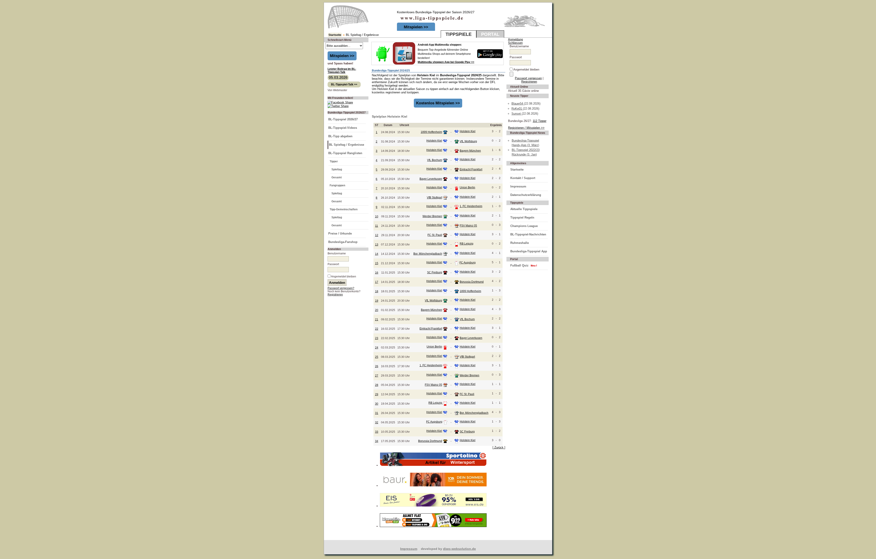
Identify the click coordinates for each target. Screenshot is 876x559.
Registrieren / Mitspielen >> (526, 127)
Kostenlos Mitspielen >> (438, 103)
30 (376, 403)
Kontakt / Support (522, 178)
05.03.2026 (338, 77)
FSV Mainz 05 (468, 225)
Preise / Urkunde (340, 233)
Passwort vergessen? (341, 288)
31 (376, 413)
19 (376, 300)
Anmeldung (515, 39)
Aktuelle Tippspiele (523, 209)
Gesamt (336, 177)
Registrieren (335, 294)
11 (376, 225)
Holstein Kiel (467, 131)
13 (376, 244)
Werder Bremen (432, 216)
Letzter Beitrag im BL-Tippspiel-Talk (342, 70)
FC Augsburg (467, 262)
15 (376, 263)
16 (376, 272)
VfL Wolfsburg (468, 141)
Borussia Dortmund (472, 281)
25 (376, 357)
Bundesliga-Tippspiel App (528, 251)
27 (376, 375)
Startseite (334, 35)
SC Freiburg (434, 272)
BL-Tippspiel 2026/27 (343, 119)
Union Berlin (467, 187)
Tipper (334, 161)
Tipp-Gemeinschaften (343, 209)
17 (376, 282)
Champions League (524, 226)
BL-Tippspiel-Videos (342, 127)
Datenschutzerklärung (525, 195)
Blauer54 (517, 103)
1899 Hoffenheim (431, 132)
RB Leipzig (466, 243)
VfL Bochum (434, 160)
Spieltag (336, 169)
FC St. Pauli (435, 235)
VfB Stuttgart (434, 197)
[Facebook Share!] (340, 102)
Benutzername (337, 253)
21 (376, 319)
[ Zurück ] (499, 447)
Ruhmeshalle (519, 243)
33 (376, 431)
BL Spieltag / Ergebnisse (346, 144)
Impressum (518, 186)
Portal (490, 34)
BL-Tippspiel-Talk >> (344, 84)
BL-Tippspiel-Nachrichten (528, 234)
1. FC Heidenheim (471, 206)
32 (376, 422)
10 (376, 216)
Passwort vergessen (528, 78)
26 (376, 366)
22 (376, 328)
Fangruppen (337, 185)
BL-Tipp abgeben (340, 136)
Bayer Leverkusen (431, 178)
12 (376, 235)
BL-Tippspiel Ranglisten (345, 153)
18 (376, 291)
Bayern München (470, 150)
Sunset (516, 113)
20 (376, 310)
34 (376, 441)
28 (376, 385)
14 (376, 254)
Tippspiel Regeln (522, 217)
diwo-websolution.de (459, 549)
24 (376, 347)
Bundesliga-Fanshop (342, 242)
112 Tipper (539, 121)
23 (376, 338)
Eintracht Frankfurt (471, 169)
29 (376, 394)
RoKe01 (517, 108)
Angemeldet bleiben (343, 276)
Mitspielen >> (416, 27)
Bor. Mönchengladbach (427, 253)
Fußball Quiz (519, 265)
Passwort (333, 264)
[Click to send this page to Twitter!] (338, 106)
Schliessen (515, 43)
